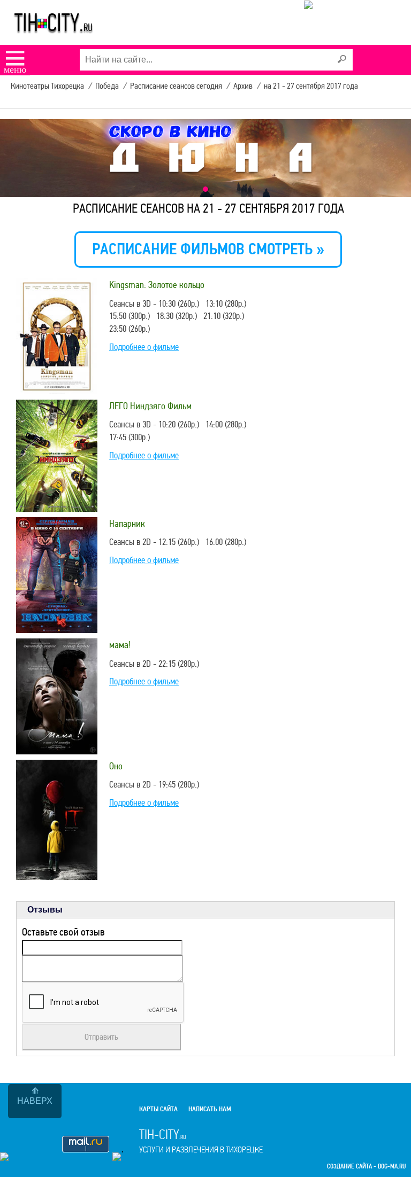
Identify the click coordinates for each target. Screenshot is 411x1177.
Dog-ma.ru (392, 1167)
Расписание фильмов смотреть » (208, 249)
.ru (201, 1141)
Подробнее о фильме (144, 347)
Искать (342, 59)
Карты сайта (158, 1109)
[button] (205, 189)
